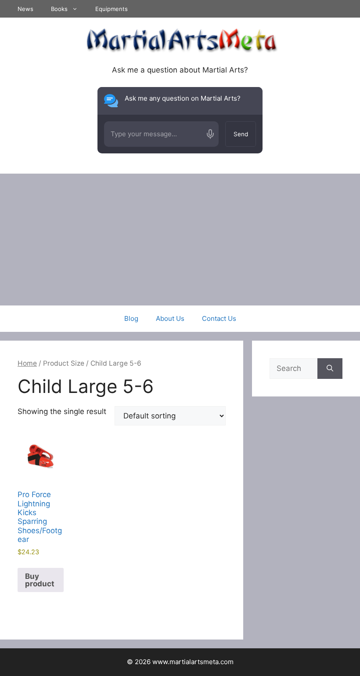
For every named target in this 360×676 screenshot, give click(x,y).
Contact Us (219, 318)
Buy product (39, 580)
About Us (170, 318)
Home (27, 363)
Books (59, 8)
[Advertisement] (180, 239)
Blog (131, 318)
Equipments (111, 8)
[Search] (329, 368)
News (25, 8)
